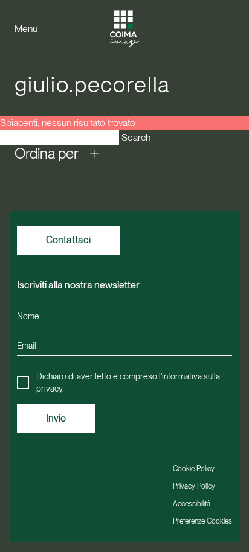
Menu (26, 28)
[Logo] (124, 28)
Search (135, 137)
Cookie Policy (194, 469)
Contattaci (68, 240)
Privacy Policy (194, 486)
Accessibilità (191, 504)
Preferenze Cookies (202, 521)
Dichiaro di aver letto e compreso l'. (128, 382)
